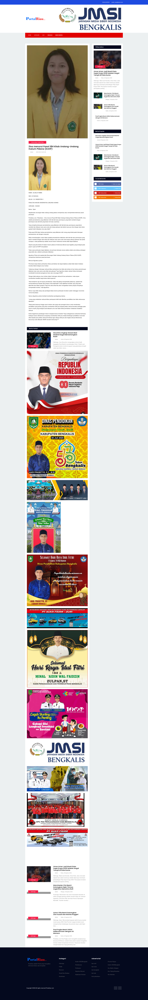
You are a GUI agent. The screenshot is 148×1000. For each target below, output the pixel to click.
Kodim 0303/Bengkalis (81, 961)
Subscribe (117, 193)
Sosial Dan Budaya (64, 973)
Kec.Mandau (111, 974)
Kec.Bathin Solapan (113, 968)
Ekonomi (61, 970)
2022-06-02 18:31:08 (41, 152)
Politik (60, 966)
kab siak (94, 973)
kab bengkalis (95, 970)
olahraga (33, 346)
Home (29, 35)
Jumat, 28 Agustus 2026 (66, 339)
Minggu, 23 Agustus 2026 (67, 891)
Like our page (116, 184)
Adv (43, 35)
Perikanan (78, 968)
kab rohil (94, 963)
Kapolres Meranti (80, 971)
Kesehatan (62, 976)
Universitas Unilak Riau (37, 142)
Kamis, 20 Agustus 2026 (66, 936)
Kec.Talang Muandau (113, 971)
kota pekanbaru (96, 976)
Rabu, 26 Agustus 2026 (66, 873)
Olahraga (100, 66)
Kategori (36, 35)
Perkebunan (78, 965)
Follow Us (117, 188)
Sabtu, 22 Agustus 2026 (66, 917)
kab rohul (94, 966)
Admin (31, 152)
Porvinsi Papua (112, 961)
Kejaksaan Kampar (80, 974)
